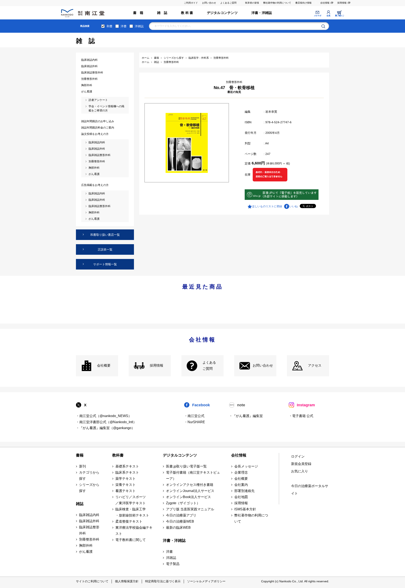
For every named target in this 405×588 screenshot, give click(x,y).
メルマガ (317, 16)
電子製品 (173, 564)
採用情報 (342, 2)
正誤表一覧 (105, 249)
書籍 (80, 455)
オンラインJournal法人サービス (190, 491)
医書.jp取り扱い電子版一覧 (186, 466)
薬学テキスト (125, 478)
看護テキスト (125, 491)
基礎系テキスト (127, 466)
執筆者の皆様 (252, 2)
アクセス (314, 365)
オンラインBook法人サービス (188, 497)
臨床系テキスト (127, 472)
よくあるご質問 (228, 2)
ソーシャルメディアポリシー (206, 581)
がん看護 (86, 551)
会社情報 (324, 2)
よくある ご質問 (209, 365)
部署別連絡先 (244, 491)
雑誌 (80, 504)
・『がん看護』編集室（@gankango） (105, 428)
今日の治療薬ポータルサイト (309, 489)
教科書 (118, 455)
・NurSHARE (194, 422)
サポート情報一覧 (105, 264)
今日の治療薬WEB (180, 521)
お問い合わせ (209, 2)
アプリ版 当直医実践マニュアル (190, 509)
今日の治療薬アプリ (181, 515)
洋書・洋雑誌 (261, 13)
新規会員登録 (301, 464)
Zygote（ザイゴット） (183, 503)
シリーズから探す (89, 488)
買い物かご (339, 16)
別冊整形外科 (89, 539)
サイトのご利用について (92, 581)
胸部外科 (86, 545)
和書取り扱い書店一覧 (105, 234)
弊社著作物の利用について (277, 2)
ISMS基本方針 (245, 509)
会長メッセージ (246, 466)
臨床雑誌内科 (89, 515)
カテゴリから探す (89, 475)
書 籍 (138, 13)
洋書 (124, 26)
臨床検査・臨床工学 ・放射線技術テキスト (132, 512)
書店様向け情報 (303, 2)
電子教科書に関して (130, 540)
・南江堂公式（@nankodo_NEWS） (104, 416)
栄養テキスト (125, 484)
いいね (293, 206)
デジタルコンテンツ (222, 13)
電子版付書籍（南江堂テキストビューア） (193, 475)
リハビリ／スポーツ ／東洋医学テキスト (130, 500)
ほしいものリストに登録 (267, 206)
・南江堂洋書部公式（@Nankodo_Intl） (106, 422)
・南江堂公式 (194, 416)
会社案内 (241, 484)
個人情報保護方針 (127, 581)
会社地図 (241, 497)
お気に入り (299, 471)
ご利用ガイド (191, 2)
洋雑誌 (139, 26)
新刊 (82, 466)
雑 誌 (162, 13)
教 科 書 (187, 13)
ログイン (298, 456)
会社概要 (104, 365)
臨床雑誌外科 (89, 521)
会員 (328, 16)
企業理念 (241, 472)
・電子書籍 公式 (301, 416)
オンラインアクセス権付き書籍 (189, 484)
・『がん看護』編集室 (246, 416)
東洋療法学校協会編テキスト (134, 530)
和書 (109, 26)
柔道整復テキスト (128, 521)
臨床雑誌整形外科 (89, 530)
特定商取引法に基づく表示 (163, 581)
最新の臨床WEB (178, 527)
